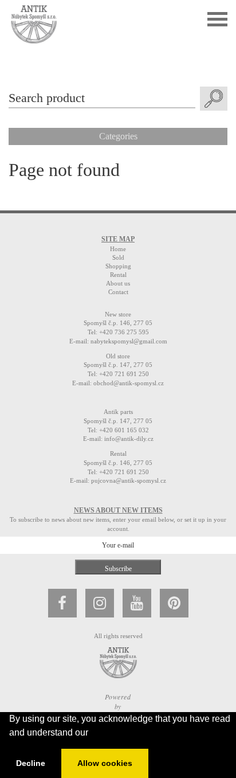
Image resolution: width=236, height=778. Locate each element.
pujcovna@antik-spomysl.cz (128, 480)
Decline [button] (30, 763)
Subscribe (118, 569)
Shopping (118, 266)
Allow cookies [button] (104, 763)
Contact (118, 291)
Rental (118, 274)
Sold (118, 257)
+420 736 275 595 (124, 332)
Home (118, 248)
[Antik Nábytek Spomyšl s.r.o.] (34, 23)
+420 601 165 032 (124, 430)
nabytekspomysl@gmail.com (129, 341)
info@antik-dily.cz (129, 438)
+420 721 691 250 (124, 373)
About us (118, 283)
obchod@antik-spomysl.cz (128, 383)
